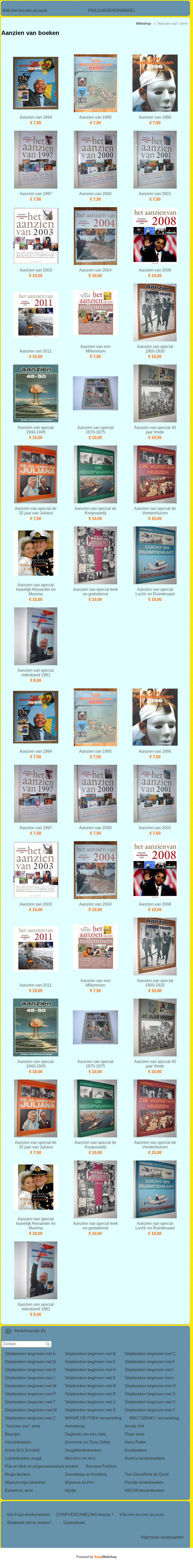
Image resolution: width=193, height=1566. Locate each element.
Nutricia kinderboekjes (145, 1458)
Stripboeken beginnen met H (90, 1370)
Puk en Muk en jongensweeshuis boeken (41, 1466)
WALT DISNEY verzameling (154, 1418)
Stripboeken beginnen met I (149, 1370)
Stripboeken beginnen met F (150, 1362)
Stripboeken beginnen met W (31, 1410)
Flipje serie (134, 1434)
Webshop (143, 23)
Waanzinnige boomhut (25, 1482)
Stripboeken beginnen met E (90, 1362)
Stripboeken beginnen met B (90, 1354)
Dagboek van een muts (85, 1434)
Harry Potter (135, 1442)
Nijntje (70, 1490)
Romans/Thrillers (101, 1466)
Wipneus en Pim (79, 1482)
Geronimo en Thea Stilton (88, 1442)
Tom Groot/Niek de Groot (147, 1474)
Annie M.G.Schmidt (22, 1450)
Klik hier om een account (25, 10)
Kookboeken (136, 1450)
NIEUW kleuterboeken (145, 1490)
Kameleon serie (19, 1490)
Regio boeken (17, 1474)
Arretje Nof (134, 1426)
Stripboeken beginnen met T (30, 1402)
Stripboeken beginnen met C (150, 1354)
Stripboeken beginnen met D (30, 1362)
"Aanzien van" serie (22, 1426)
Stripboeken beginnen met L (150, 1378)
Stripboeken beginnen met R (90, 1394)
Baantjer (12, 1434)
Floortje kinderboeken (144, 1482)
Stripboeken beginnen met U (90, 1402)
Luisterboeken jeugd (23, 1458)
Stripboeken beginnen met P (30, 1394)
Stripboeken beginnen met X (90, 1410)
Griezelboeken (18, 1442)
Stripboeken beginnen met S (150, 1394)
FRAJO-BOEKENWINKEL (111, 10)
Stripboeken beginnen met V (150, 1402)
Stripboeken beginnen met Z (30, 1418)
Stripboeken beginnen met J (30, 1378)
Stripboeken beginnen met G (30, 1370)
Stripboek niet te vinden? (29, 1522)
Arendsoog (74, 1426)
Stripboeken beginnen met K (90, 1378)
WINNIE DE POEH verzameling (93, 1418)
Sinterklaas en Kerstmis (86, 1474)
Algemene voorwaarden (162, 1537)
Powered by (96, 1557)
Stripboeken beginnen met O (150, 1386)
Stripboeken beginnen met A (30, 1354)
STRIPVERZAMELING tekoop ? (85, 1514)
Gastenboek (74, 1522)
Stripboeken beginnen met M (30, 1386)
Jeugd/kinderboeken (83, 1450)
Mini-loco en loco (80, 1458)
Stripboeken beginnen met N (90, 1386)
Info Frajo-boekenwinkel (28, 1514)
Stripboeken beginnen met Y (150, 1410)
